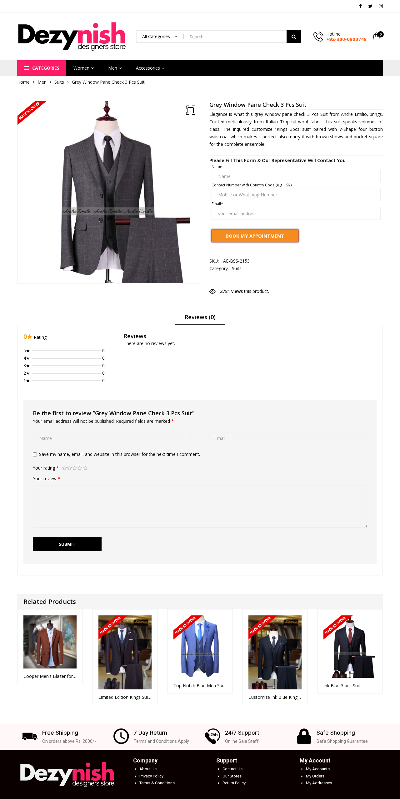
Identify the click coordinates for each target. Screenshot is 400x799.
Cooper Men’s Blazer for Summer (50, 676)
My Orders (315, 776)
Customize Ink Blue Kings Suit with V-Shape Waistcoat (275, 697)
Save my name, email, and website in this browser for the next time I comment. (119, 454)
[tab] (200, 319)
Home (23, 82)
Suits (59, 82)
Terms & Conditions (157, 783)
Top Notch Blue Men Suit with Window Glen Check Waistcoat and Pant (200, 685)
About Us (148, 769)
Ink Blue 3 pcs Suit (341, 685)
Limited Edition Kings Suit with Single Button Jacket (125, 697)
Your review (46, 478)
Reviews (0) (200, 317)
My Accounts (318, 769)
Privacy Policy (151, 776)
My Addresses (319, 783)
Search (294, 36)
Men (112, 68)
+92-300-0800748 (346, 39)
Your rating (46, 468)
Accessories (148, 68)
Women (81, 68)
